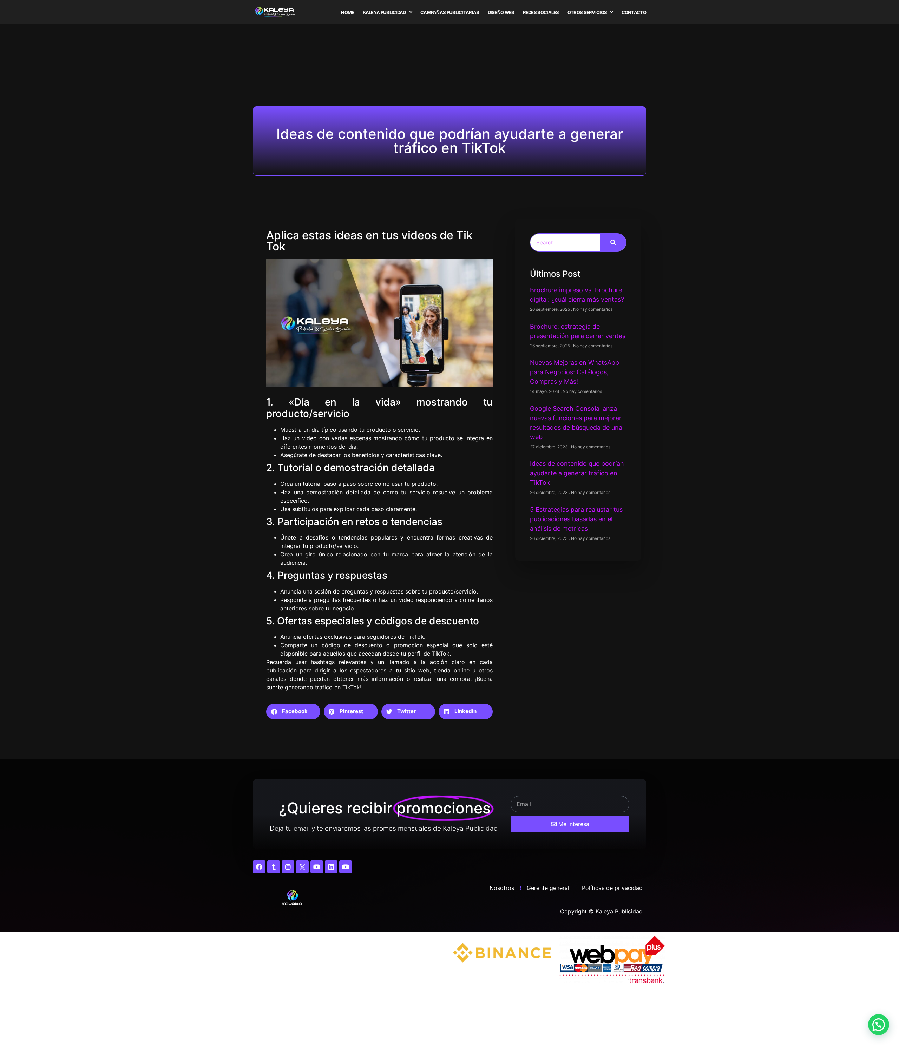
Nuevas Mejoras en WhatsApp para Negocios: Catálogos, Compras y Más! (574, 372)
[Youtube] (316, 866)
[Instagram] (288, 866)
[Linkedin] (331, 866)
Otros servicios (587, 12)
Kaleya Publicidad (384, 12)
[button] (293, 711)
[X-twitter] (302, 866)
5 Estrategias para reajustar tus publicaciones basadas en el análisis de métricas (576, 519)
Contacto (634, 12)
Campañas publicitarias (449, 12)
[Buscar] (613, 242)
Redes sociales (541, 12)
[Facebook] (259, 866)
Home (347, 12)
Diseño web (501, 12)
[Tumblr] (273, 866)
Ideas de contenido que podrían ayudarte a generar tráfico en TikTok (577, 473)
